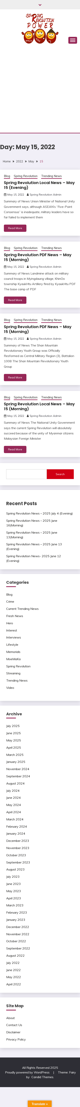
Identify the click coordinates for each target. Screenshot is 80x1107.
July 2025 (13, 726)
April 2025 (13, 747)
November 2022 (17, 934)
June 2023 (13, 884)
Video (10, 688)
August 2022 (15, 955)
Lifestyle (12, 644)
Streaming (13, 673)
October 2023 (16, 855)
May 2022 (13, 977)
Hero (9, 623)
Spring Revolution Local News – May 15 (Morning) (39, 406)
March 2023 (14, 905)
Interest (11, 630)
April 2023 (13, 898)
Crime (10, 601)
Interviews (13, 637)
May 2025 (13, 740)
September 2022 (18, 948)
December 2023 (17, 841)
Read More (15, 228)
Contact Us (14, 1025)
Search (60, 474)
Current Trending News (22, 609)
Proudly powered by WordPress (27, 1072)
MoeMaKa (13, 659)
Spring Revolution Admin (45, 194)
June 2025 (13, 733)
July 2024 (13, 791)
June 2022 (13, 970)
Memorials (13, 652)
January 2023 (15, 920)
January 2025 (15, 762)
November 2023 (17, 848)
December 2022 (17, 927)
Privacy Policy (16, 1039)
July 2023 (13, 877)
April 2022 (13, 984)
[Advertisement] (40, 90)
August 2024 (15, 783)
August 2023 (15, 869)
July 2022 (13, 963)
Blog (7, 176)
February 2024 (16, 826)
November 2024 (17, 769)
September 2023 (18, 862)
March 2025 (14, 755)
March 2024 (14, 819)
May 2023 (13, 891)
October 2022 (16, 941)
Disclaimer (13, 1032)
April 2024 (13, 812)
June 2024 (13, 798)
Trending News (51, 176)
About (10, 1018)
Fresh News (14, 616)
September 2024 (18, 776)
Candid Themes (42, 1077)
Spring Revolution (25, 176)
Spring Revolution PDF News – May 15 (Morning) (37, 257)
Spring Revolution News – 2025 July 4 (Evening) (39, 513)
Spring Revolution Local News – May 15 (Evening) (39, 185)
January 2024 (15, 833)
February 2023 (16, 912)
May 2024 (13, 805)
